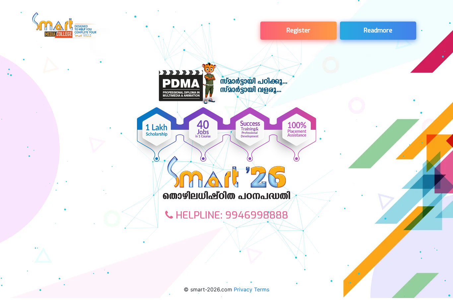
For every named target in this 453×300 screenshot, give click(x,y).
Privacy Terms (251, 289)
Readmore (378, 30)
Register (298, 30)
